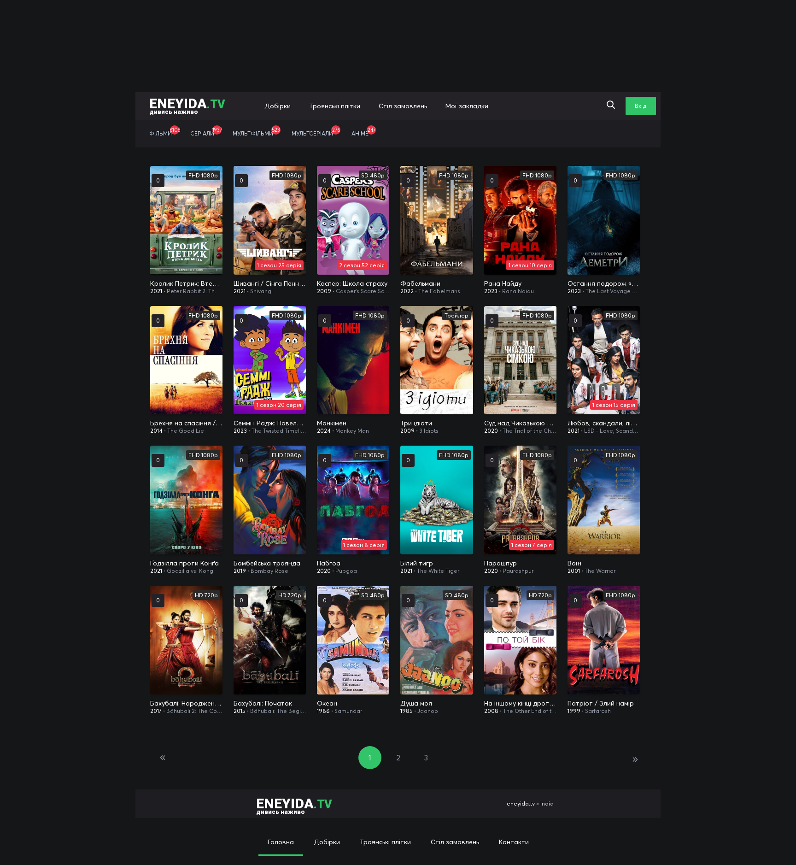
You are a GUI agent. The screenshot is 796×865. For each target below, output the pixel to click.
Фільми (164, 132)
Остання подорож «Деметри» (604, 283)
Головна (281, 842)
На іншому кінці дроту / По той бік (520, 703)
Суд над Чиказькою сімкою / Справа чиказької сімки (520, 423)
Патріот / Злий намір (601, 703)
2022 (407, 291)
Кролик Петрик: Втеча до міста (186, 283)
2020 (491, 430)
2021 (156, 291)
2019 (240, 570)
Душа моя (416, 703)
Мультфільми (256, 132)
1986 (323, 710)
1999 (574, 710)
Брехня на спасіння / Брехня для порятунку (186, 423)
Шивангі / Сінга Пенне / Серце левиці (270, 283)
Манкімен (331, 423)
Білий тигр (416, 563)
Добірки (277, 106)
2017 (156, 710)
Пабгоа (328, 563)
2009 (324, 291)
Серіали (206, 132)
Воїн (574, 563)
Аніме (363, 132)
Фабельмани (420, 283)
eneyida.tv (521, 803)
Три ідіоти (416, 423)
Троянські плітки (334, 106)
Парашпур (500, 563)
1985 (406, 710)
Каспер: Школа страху (352, 283)
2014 (156, 430)
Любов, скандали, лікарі (604, 423)
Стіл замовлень (403, 106)
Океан (327, 703)
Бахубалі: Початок (263, 703)
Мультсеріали (316, 132)
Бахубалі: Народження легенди (186, 703)
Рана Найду (502, 283)
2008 (491, 710)
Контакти (514, 842)
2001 (574, 570)
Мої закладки (466, 106)
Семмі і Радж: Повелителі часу (270, 423)
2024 (324, 430)
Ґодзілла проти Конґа (184, 563)
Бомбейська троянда (267, 563)
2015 (240, 710)
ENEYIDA (187, 105)
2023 (491, 291)
